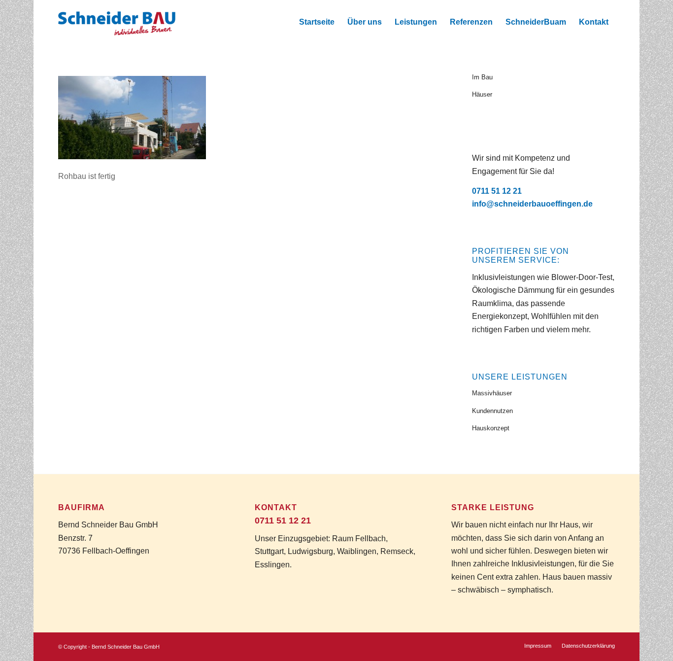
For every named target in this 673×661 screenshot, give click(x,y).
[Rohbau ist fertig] (132, 156)
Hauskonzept (490, 428)
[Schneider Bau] (116, 22)
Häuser (482, 94)
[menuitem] (317, 22)
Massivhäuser (492, 393)
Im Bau (482, 77)
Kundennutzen (492, 411)
